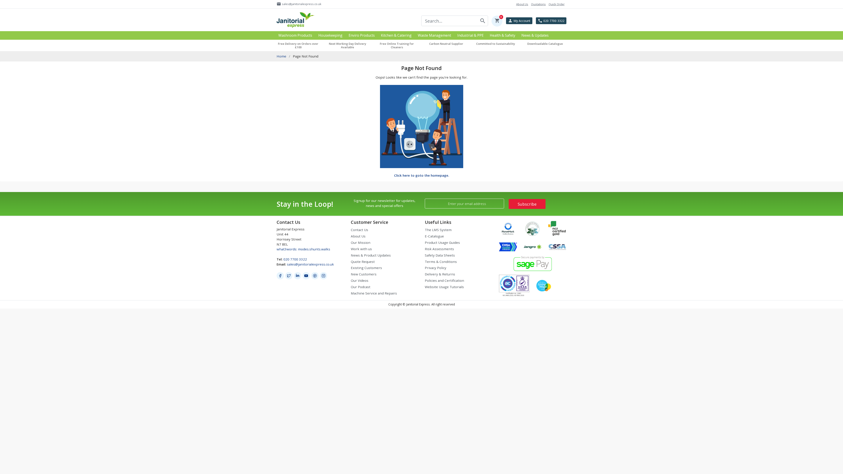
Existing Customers (366, 268)
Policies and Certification (444, 280)
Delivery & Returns (440, 274)
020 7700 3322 (295, 259)
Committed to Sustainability (495, 44)
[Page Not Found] (421, 126)
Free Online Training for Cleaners (397, 45)
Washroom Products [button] (295, 35)
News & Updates (535, 35)
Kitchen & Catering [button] (396, 35)
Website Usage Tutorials (444, 287)
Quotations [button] (538, 4)
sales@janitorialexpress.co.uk (310, 264)
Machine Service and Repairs (374, 293)
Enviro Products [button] (362, 35)
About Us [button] (522, 4)
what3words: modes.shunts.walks (303, 249)
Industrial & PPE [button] (470, 35)
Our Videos (359, 280)
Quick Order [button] (557, 4)
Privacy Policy (435, 268)
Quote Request (363, 261)
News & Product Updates (371, 255)
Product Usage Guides (442, 242)
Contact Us (359, 230)
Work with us (361, 249)
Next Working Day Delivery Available (347, 45)
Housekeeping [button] (330, 35)
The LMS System (438, 230)
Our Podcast (360, 287)
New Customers (363, 274)
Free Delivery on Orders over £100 (298, 45)
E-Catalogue (434, 236)
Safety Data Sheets (440, 255)
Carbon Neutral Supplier (446, 44)
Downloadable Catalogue (545, 44)
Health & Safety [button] (502, 35)
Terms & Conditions (441, 261)
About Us (358, 236)
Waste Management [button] (434, 35)
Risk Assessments (439, 249)
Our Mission (360, 242)
